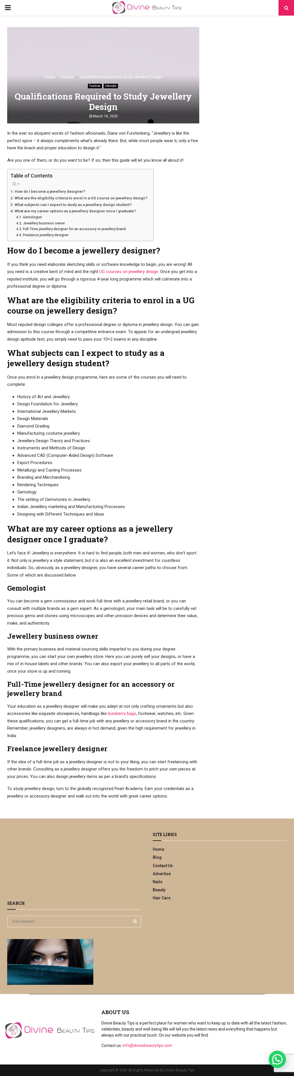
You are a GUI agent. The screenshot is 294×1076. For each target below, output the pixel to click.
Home (158, 849)
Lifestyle (111, 85)
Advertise (162, 873)
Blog (157, 857)
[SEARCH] (135, 921)
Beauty (159, 890)
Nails (158, 882)
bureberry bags (122, 713)
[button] (277, 1059)
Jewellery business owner (44, 223)
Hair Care (162, 898)
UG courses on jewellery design (128, 271)
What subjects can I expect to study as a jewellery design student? (73, 204)
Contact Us (163, 865)
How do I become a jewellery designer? (50, 191)
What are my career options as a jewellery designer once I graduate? (75, 211)
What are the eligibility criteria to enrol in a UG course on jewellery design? (81, 198)
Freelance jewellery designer (45, 235)
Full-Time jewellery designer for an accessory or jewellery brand (74, 229)
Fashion (94, 85)
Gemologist (32, 217)
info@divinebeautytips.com (147, 1045)
